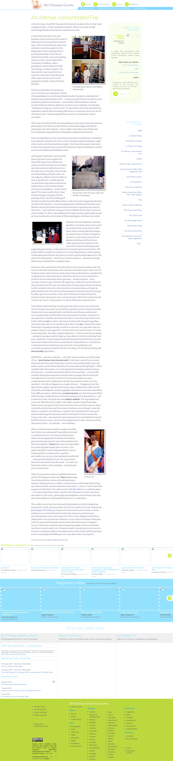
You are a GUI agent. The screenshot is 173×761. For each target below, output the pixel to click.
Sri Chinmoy (75, 492)
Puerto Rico (131, 726)
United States (131, 729)
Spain (110, 741)
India (73, 729)
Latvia (110, 715)
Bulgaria (92, 722)
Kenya (73, 716)
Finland (92, 736)
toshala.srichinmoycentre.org (57, 540)
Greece (92, 751)
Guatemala (130, 720)
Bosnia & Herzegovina (94, 716)
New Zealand (131, 739)
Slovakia (111, 749)
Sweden (111, 744)
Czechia (92, 728)
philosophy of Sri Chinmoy (43, 510)
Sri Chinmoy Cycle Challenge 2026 (14, 696)
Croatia (92, 725)
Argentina (130, 712)
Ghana (73, 714)
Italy (109, 712)
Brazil (128, 715)
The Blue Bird (75, 489)
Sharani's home (87, 8)
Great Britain (94, 748)
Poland (111, 731)
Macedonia (112, 720)
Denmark (93, 731)
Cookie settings (40, 712)
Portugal (111, 733)
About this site (40, 709)
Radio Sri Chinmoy (136, 98)
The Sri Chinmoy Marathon (11, 666)
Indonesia (75, 732)
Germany (93, 745)
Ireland (92, 759)
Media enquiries (40, 715)
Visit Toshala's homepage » (129, 72)
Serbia (110, 738)
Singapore (75, 743)
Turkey (110, 754)
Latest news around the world (41, 725)
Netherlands (113, 725)
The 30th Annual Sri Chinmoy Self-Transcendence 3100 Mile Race (27, 672)
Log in (128, 748)
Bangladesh (76, 726)
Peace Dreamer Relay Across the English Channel (21, 690)
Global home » (77, 707)
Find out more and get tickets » (16, 654)
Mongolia (75, 738)
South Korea (76, 746)
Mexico (129, 723)
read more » (49, 753)
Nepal (73, 740)
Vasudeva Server (38, 758)
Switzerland (113, 746)
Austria (92, 712)
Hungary (93, 753)
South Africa (76, 719)
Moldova (111, 723)
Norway (111, 728)
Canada (129, 717)
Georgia (92, 742)
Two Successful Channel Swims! (13, 684)
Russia (110, 736)
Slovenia (111, 752)
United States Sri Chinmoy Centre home (114, 8)
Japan (73, 735)
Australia (130, 736)
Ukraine (111, 757)
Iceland (92, 756)
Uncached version (130, 752)
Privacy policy (39, 706)
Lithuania (112, 717)
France (92, 739)
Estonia (92, 734)
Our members (140, 8)
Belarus (92, 720)
